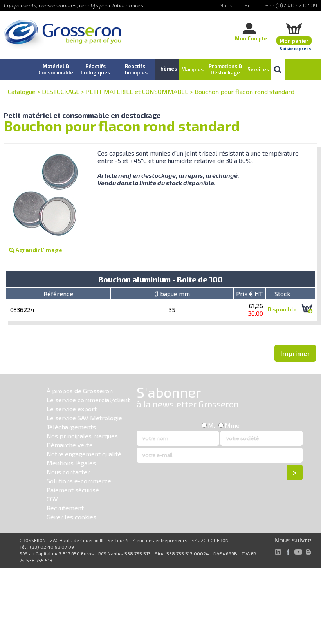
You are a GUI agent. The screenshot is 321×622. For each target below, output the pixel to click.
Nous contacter (68, 472)
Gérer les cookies (71, 517)
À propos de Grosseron (80, 390)
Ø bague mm (172, 293)
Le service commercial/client (88, 399)
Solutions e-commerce (79, 481)
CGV (52, 499)
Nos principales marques (82, 435)
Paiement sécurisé (73, 490)
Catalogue (22, 91)
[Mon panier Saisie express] (294, 28)
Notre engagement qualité (84, 453)
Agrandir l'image (38, 249)
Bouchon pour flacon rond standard (244, 91)
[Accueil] (62, 35)
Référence (58, 293)
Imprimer (295, 353)
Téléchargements (71, 426)
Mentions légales (71, 462)
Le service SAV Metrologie (84, 417)
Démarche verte (70, 444)
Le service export (72, 408)
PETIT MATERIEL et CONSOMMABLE (137, 91)
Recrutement (65, 508)
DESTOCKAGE (60, 91)
